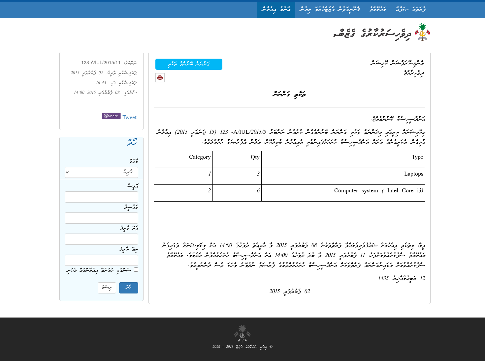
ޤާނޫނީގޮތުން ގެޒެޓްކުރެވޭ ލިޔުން (330, 9)
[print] (160, 77)
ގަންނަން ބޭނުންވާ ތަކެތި (189, 64)
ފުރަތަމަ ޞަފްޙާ (411, 9)
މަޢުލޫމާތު (378, 9)
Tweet (129, 118)
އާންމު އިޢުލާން (276, 9)
